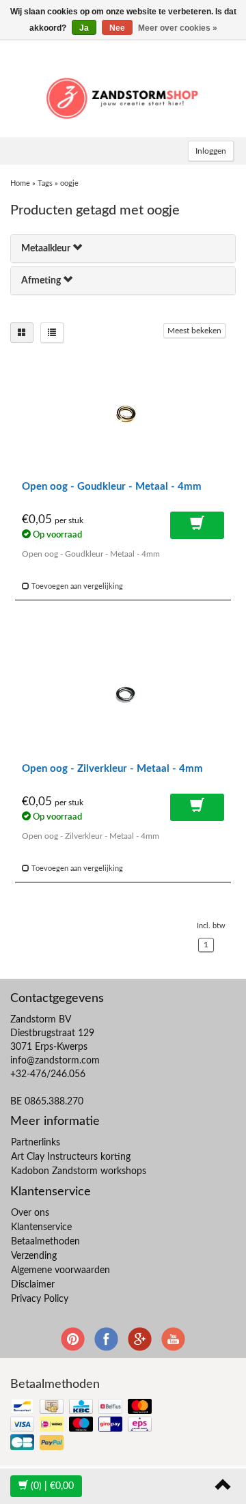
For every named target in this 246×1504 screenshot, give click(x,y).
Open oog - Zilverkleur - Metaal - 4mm (112, 769)
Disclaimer (33, 1285)
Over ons (30, 1213)
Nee (117, 28)
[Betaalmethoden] (82, 1425)
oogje (69, 183)
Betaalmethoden (45, 1242)
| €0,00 (52, 1486)
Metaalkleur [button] (46, 248)
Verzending (34, 1256)
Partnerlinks (35, 1142)
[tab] (123, 248)
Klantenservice (41, 1227)
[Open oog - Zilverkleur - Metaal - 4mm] (123, 696)
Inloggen (210, 151)
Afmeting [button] (42, 281)
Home (20, 183)
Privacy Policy (39, 1299)
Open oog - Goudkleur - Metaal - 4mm (112, 487)
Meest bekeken (194, 330)
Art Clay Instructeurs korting (71, 1157)
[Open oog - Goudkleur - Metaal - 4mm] (123, 414)
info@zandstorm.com (55, 1061)
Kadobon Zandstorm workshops (78, 1171)
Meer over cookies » (177, 28)
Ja (84, 28)
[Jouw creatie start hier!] (123, 96)
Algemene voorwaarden (60, 1270)
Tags (45, 183)
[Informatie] (197, 525)
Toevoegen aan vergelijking (76, 586)
